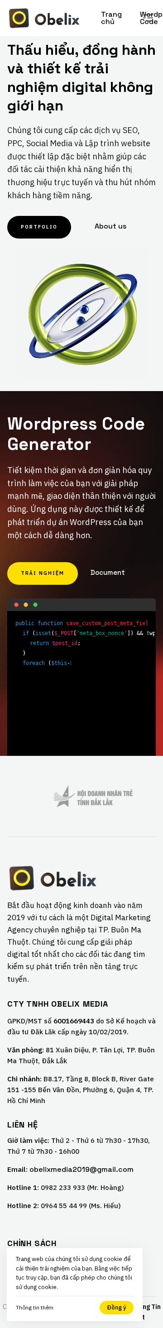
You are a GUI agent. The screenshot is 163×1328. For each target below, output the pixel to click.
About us (110, 226)
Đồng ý (116, 1307)
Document (108, 572)
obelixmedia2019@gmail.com (81, 1169)
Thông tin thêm (34, 1307)
